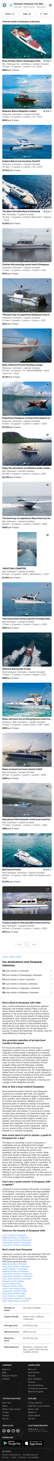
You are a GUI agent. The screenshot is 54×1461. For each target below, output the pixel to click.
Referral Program (35, 1391)
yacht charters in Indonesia (15, 1269)
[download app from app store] (33, 1443)
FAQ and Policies (9, 1375)
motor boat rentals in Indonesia (16, 1273)
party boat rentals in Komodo (16, 1266)
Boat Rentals (33, 1372)
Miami (4, 1406)
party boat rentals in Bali (13, 1293)
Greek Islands (34, 1415)
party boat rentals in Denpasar (16, 1245)
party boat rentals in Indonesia (16, 1278)
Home (5, 956)
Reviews (32, 1382)
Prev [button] (19, 944)
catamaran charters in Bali (14, 1291)
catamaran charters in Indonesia (17, 1276)
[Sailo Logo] (4, 5)
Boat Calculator (35, 1379)
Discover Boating (35, 1385)
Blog (4, 1372)
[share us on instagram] (13, 1430)
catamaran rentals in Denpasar (16, 1242)
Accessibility (33, 1457)
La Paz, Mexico (34, 1403)
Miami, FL (32, 1412)
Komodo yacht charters (13, 1281)
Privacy (5, 1457)
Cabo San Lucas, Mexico (39, 1406)
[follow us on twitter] (4, 1430)
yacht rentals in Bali (11, 1283)
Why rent (32, 1369)
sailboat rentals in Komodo (14, 1264)
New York (6, 1403)
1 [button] (26, 944)
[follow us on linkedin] (18, 1430)
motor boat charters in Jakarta (16, 1298)
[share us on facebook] (8, 1430)
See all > (6, 1418)
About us (6, 1369)
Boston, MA (33, 1409)
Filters (8, 14)
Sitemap (22, 1457)
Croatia (5, 1412)
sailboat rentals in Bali (12, 1286)
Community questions (38, 1388)
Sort (45, 14)
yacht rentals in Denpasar (14, 1235)
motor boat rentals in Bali (14, 1288)
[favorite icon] (47, 27)
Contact (5, 1379)
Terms (13, 1457)
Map (25, 14)
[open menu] (51, 5)
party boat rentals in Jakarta (15, 1301)
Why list (31, 1375)
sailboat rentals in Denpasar (15, 1237)
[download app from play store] (12, 1443)
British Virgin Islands (11, 1409)
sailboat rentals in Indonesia (15, 1271)
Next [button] (34, 944)
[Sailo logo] (6, 1451)
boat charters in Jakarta (13, 1296)
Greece (5, 1415)
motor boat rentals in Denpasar (16, 1240)
